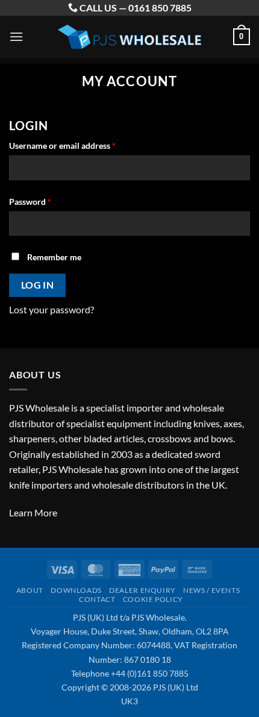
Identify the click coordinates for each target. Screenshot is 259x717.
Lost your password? (51, 309)
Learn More (33, 512)
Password (47, 201)
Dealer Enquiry (142, 590)
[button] (16, 36)
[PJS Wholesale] (129, 37)
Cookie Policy (153, 599)
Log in (37, 285)
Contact (97, 599)
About (29, 590)
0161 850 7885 (160, 7)
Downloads (76, 590)
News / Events (211, 590)
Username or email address (79, 145)
